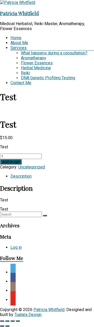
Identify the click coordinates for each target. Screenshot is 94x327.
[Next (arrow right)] (7, 326)
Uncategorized (31, 167)
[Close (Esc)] (18, 321)
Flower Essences (37, 62)
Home (15, 37)
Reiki (25, 72)
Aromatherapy (33, 57)
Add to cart (11, 162)
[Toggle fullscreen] (7, 321)
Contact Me (20, 82)
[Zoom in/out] (2, 321)
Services (18, 47)
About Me (19, 42)
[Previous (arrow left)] (2, 326)
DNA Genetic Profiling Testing (48, 77)
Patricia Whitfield (19, 13)
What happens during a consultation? (54, 52)
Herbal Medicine (36, 67)
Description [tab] (21, 176)
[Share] (12, 321)
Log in (16, 247)
